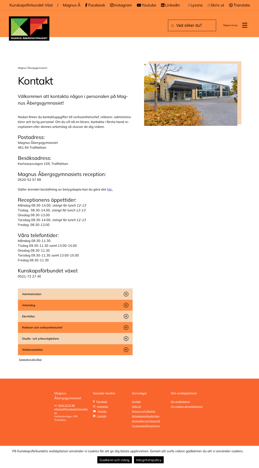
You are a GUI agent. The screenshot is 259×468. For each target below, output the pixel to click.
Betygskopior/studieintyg (145, 416)
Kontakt (136, 401)
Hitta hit (136, 406)
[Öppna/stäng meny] (245, 25)
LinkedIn (172, 5)
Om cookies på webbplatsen (187, 406)
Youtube (149, 5)
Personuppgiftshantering (146, 425)
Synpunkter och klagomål (146, 420)
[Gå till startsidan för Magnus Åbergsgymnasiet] (29, 28)
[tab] (75, 294)
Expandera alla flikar (30, 359)
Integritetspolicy (148, 460)
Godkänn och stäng (115, 460)
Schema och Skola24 (143, 411)
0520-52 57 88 (66, 405)
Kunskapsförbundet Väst (31, 5)
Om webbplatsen (180, 401)
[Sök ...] (171, 25)
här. (110, 189)
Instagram (123, 5)
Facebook (96, 5)
